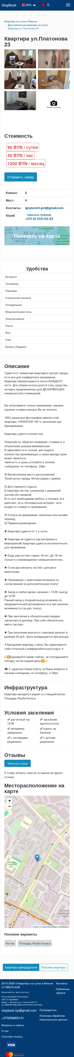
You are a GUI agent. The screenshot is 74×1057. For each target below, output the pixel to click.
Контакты (61, 983)
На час (10, 943)
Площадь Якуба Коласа (35, 943)
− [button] (9, 806)
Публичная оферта (62, 991)
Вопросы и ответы (13, 1025)
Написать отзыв (17, 763)
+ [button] (9, 800)
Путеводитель (48, 1010)
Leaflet (35, 926)
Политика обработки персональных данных (53, 1017)
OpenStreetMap (50, 926)
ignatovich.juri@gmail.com (44, 208)
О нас (5, 1031)
